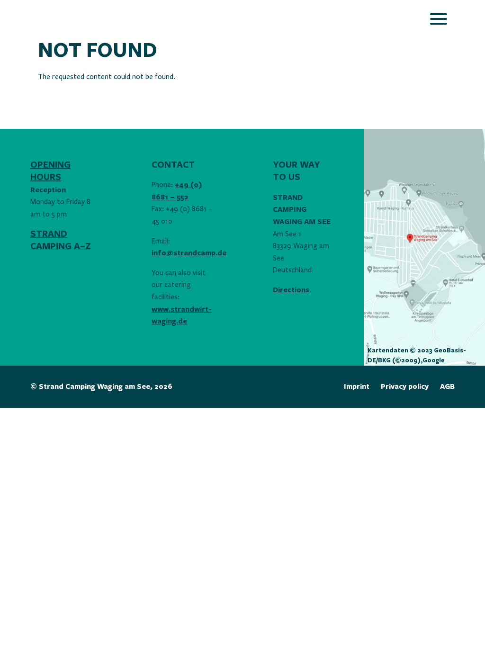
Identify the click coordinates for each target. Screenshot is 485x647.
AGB (447, 386)
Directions (291, 290)
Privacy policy (405, 386)
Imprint (356, 386)
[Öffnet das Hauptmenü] (438, 19)
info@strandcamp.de (189, 253)
